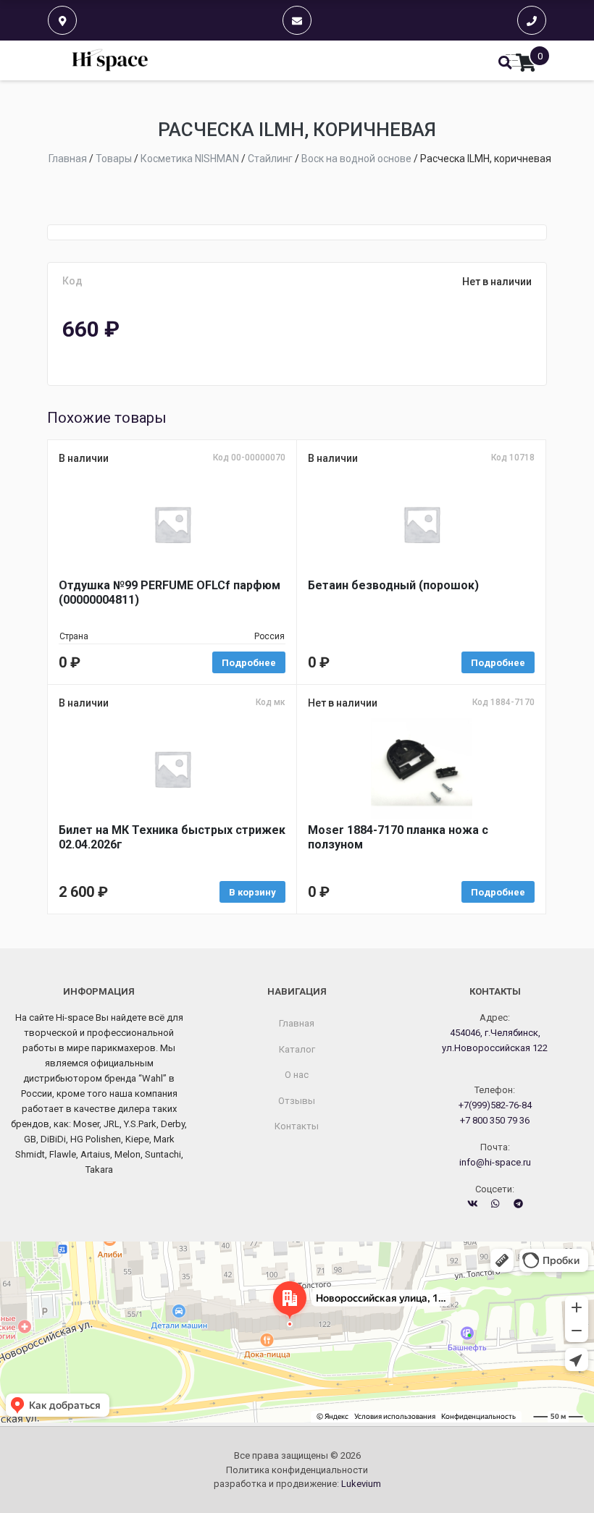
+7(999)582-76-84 (495, 1105)
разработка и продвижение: (297, 1483)
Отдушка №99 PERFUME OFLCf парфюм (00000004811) (169, 592)
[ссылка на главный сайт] (110, 60)
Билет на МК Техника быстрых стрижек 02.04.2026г (172, 837)
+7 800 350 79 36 (495, 1120)
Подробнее (249, 662)
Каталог (297, 1049)
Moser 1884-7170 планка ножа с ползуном (398, 837)
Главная (296, 1023)
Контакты (297, 1126)
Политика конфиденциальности (297, 1469)
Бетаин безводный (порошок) (393, 585)
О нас (297, 1074)
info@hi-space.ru (495, 1162)
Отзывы (296, 1100)
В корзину (252, 892)
